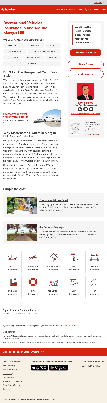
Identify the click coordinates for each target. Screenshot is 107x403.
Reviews (72, 9)
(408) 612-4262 (93, 9)
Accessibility (8, 374)
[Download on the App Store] (39, 368)
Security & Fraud (10, 370)
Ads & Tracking (9, 366)
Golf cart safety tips (51, 227)
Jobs (80, 9)
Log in (103, 9)
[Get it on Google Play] (58, 368)
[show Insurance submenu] (66, 9)
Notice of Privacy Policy (12, 381)
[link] (9, 9)
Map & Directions (93, 134)
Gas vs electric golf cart (53, 200)
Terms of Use (8, 377)
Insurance (60, 9)
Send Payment (86, 74)
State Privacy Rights (11, 385)
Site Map (6, 389)
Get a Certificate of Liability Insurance (85, 113)
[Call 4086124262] (80, 109)
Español (98, 2)
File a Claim (85, 64)
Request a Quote (85, 52)
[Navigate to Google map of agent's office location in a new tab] (91, 109)
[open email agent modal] (85, 109)
